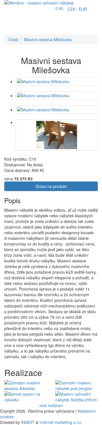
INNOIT (28, 422)
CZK (71, 9)
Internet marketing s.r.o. (60, 422)
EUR (83, 9)
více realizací (51, 405)
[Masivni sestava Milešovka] (57, 81)
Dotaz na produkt (51, 186)
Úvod (13, 39)
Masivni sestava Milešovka (48, 39)
